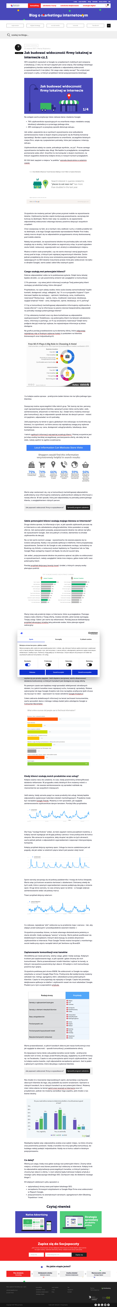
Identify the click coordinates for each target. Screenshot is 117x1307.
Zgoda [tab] (31, 639)
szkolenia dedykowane (69, 6)
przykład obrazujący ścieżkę (36, 622)
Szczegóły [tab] (58, 639)
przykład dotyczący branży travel (45, 565)
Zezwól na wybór (58, 672)
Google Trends (42, 801)
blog (89, 1)
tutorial (75, 25)
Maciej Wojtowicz (43, 49)
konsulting (34, 6)
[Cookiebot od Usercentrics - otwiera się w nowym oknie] (90, 633)
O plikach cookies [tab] (86, 639)
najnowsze (15, 25)
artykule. (55, 985)
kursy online (103, 1)
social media (55, 25)
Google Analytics (76, 694)
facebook (95, 25)
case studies (82, 1)
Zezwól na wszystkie (84, 672)
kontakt (95, 1)
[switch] (48, 664)
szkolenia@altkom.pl (11, 1290)
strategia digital (89, 6)
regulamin (70, 1289)
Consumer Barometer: (33, 704)
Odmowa (32, 672)
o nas (75, 1)
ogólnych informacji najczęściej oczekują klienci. (51, 434)
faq (68, 1287)
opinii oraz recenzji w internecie (61, 1088)
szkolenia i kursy (49, 6)
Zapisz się (79, 1255)
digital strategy (35, 25)
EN (109, 1)
